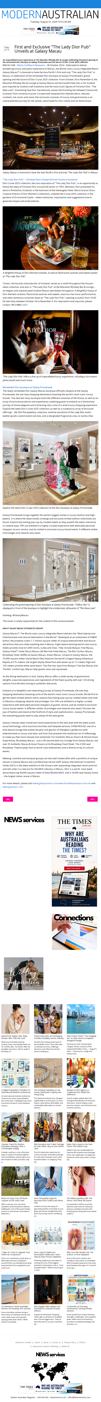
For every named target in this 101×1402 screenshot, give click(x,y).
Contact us (56, 1342)
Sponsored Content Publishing (45, 1346)
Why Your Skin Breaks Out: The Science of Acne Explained (80, 1253)
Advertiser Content (23, 1342)
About (46, 1342)
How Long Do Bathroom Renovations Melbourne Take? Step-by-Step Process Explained (47, 1254)
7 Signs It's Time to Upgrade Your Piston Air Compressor (15, 1253)
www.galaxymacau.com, (45, 783)
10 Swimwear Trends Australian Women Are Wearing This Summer (16, 1307)
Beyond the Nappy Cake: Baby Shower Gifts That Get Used (14, 1037)
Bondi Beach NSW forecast (23, 942)
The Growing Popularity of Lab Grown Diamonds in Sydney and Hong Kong (47, 1092)
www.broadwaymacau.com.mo (74, 783)
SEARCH (82, 1342)
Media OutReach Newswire (31, 65)
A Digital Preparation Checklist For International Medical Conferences (16, 1091)
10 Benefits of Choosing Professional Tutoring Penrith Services (79, 1308)
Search (37, 1342)
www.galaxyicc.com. (13, 786)
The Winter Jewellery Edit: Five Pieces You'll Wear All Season (79, 1199)
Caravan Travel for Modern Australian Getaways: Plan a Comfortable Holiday (13, 1146)
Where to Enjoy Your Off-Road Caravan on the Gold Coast (14, 1199)
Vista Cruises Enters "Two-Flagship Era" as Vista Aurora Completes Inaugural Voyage (81, 1038)
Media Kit (65, 1346)
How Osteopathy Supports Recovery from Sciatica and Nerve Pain (48, 1200)
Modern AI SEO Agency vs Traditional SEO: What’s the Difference (78, 1092)
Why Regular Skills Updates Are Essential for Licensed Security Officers (47, 1308)
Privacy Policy (70, 1342)
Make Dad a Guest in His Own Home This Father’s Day (79, 1145)
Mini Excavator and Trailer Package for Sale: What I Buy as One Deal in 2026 (49, 1146)
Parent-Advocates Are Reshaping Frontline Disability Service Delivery (49, 1037)
